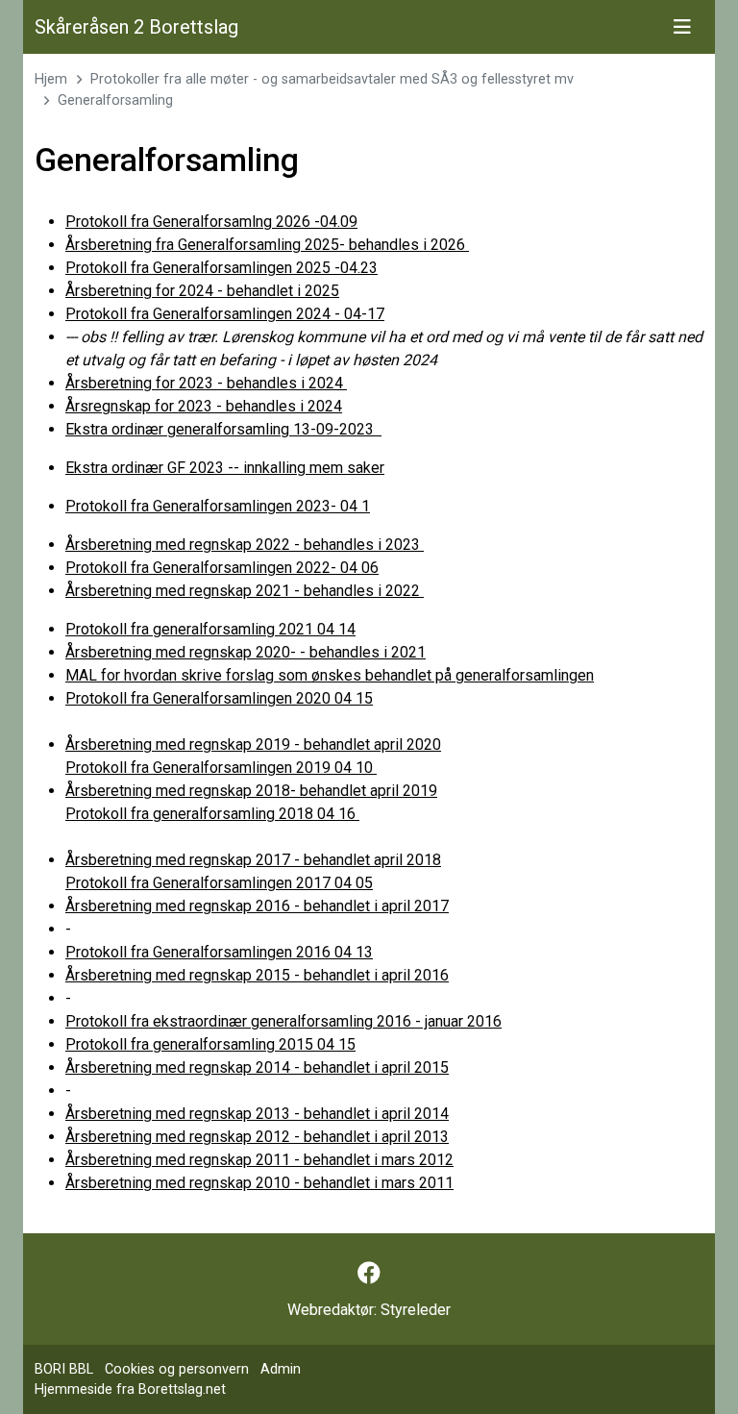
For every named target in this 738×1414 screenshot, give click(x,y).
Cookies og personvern (177, 1369)
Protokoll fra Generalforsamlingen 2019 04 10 (221, 767)
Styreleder (416, 1310)
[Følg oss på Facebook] (369, 1273)
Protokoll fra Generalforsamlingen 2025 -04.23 (221, 268)
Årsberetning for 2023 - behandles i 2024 (206, 383)
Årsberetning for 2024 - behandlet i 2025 (202, 291)
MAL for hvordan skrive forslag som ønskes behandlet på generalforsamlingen (329, 675)
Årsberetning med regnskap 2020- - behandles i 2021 (245, 652)
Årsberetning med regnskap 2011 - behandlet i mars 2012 (259, 1160)
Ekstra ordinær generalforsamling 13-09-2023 (223, 429)
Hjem (51, 79)
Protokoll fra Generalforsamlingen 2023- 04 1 (217, 506)
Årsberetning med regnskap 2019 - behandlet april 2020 (253, 744)
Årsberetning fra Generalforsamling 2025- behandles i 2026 (267, 245)
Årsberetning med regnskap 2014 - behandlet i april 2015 (257, 1067)
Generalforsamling (115, 100)
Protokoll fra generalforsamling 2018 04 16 (212, 814)
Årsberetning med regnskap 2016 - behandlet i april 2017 (257, 906)
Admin (280, 1369)
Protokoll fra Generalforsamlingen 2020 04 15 (219, 698)
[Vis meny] (682, 26)
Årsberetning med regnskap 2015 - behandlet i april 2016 (257, 975)
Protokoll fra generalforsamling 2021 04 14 (210, 629)
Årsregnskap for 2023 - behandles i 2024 (203, 406)
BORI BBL (64, 1369)
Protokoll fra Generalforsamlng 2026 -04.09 (211, 221)
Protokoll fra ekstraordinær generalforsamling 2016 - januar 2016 (283, 1021)
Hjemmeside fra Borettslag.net (130, 1389)
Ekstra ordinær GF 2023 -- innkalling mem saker (224, 468)
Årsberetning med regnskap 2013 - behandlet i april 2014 (257, 1113)
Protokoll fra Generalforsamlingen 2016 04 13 (219, 952)
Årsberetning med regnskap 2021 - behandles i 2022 (244, 591)
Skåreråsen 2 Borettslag (136, 26)
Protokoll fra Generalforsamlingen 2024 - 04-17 (224, 314)
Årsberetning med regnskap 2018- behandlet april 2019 (251, 790)
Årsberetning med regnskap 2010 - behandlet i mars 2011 (259, 1183)
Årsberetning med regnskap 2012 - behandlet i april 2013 (257, 1137)
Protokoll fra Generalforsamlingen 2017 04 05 (219, 883)
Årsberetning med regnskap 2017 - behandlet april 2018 (253, 860)
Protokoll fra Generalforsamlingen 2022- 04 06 (222, 567)
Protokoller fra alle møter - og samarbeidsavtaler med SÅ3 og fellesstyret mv (332, 79)
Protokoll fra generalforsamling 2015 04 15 (210, 1044)
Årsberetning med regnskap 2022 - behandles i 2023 (244, 544)
